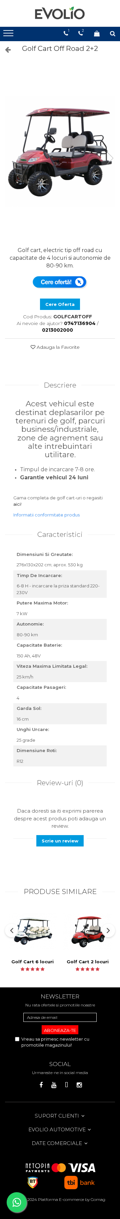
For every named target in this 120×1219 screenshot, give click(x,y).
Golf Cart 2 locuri (88, 961)
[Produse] (9, 35)
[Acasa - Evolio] (60, 13)
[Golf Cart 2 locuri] (87, 931)
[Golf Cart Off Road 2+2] (60, 151)
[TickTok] (66, 1085)
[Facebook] (41, 1085)
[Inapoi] (5, 50)
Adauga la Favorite (57, 347)
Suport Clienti (57, 1116)
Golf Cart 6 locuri (32, 961)
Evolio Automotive (57, 1129)
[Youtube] (54, 1085)
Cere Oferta (60, 304)
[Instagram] (79, 1085)
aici (17, 504)
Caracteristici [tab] (60, 534)
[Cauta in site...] (112, 33)
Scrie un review (60, 840)
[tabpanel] (60, 151)
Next (109, 158)
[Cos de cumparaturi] (96, 33)
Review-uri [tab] (60, 783)
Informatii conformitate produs (46, 514)
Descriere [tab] (60, 385)
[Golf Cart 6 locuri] (32, 931)
